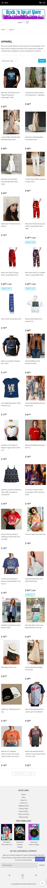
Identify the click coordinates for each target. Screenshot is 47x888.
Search (23, 794)
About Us (23, 800)
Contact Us (23, 803)
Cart (43, 3)
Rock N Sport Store (29, 884)
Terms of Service (23, 814)
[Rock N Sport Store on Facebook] (23, 875)
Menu (6, 3)
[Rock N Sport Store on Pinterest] (36, 875)
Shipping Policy (23, 806)
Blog (23, 797)
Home (3, 29)
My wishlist (40, 859)
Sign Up (41, 865)
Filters (42, 61)
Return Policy (23, 811)
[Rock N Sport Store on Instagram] (23, 878)
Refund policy (23, 817)
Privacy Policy (23, 808)
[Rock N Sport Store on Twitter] (9, 875)
